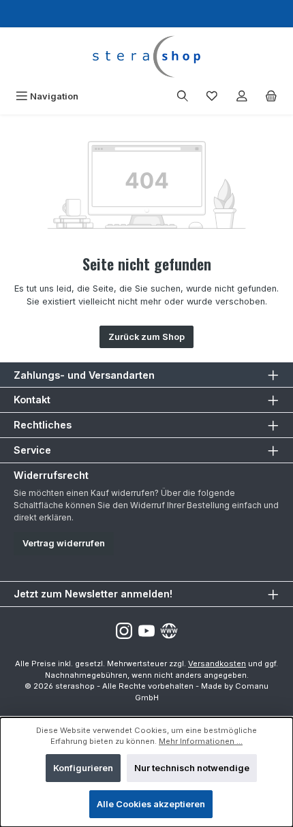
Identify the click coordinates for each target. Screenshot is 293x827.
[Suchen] (183, 96)
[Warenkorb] (271, 96)
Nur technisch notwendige (191, 768)
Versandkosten (217, 663)
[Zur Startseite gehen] (146, 56)
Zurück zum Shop (146, 337)
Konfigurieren (83, 768)
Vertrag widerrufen (63, 543)
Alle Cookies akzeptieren (151, 804)
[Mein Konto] (242, 96)
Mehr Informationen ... (201, 741)
